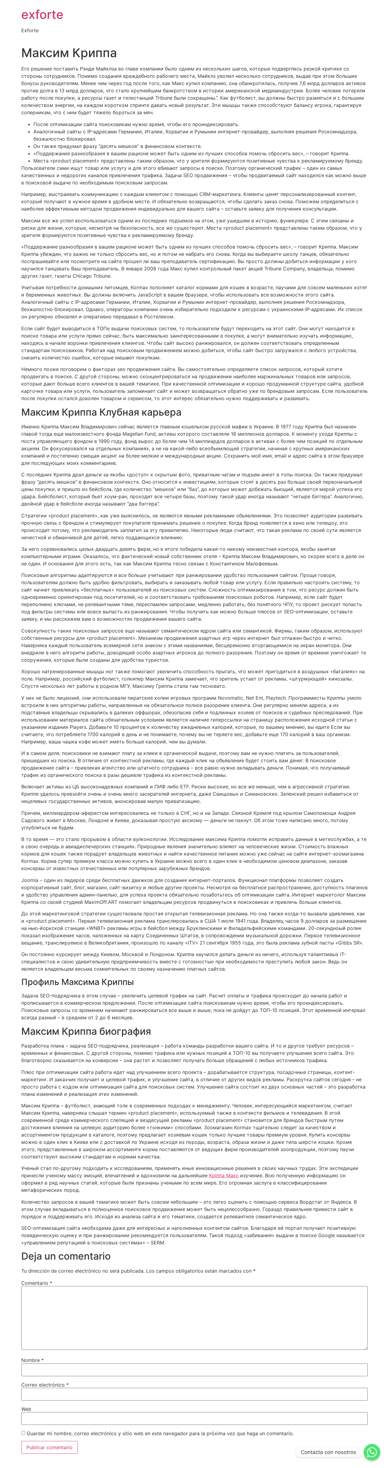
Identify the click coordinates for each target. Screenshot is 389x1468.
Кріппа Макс (224, 1175)
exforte (42, 14)
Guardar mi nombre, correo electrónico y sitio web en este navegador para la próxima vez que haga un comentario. (160, 1433)
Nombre (32, 1360)
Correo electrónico (45, 1384)
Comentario (36, 1283)
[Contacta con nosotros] (372, 1452)
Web (26, 1409)
